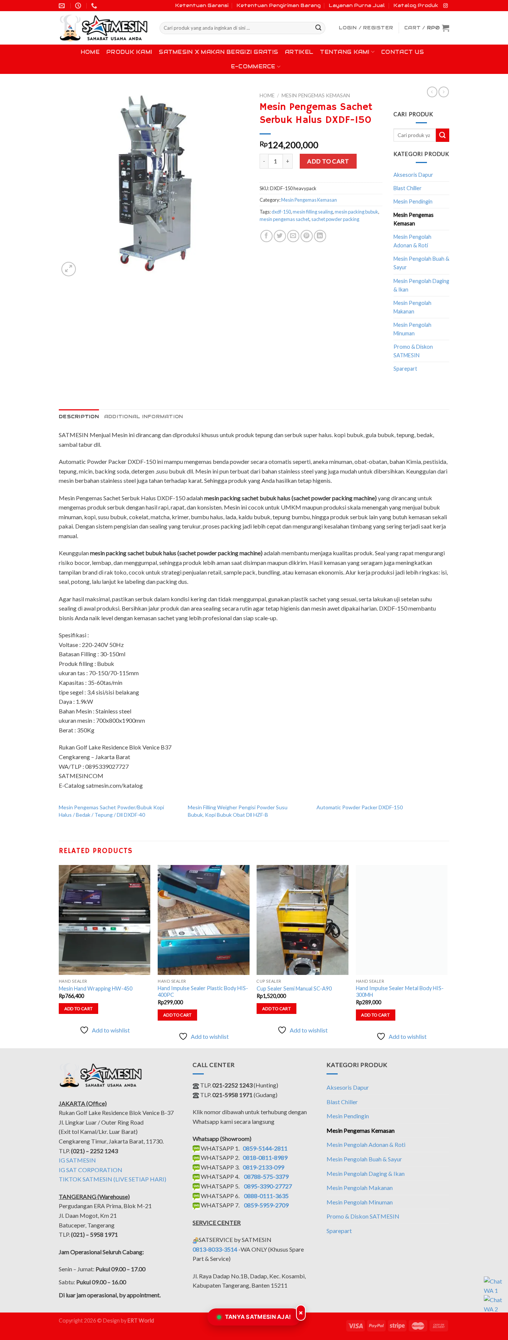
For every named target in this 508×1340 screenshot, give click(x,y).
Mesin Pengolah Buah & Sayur (421, 263)
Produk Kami (129, 52)
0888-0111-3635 (266, 1195)
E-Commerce (253, 66)
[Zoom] (68, 269)
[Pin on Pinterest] (306, 236)
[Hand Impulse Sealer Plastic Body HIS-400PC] (204, 920)
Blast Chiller (407, 188)
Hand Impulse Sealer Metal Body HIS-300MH (400, 991)
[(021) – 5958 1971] (95, 5)
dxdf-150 (281, 212)
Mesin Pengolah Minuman (412, 329)
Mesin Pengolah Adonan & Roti (412, 241)
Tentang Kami (344, 52)
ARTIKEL (299, 52)
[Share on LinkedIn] (320, 236)
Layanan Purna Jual (357, 5)
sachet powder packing (335, 219)
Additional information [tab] (143, 416)
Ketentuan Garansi (201, 5)
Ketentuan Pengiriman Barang (279, 5)
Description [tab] (79, 416)
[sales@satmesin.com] (63, 5)
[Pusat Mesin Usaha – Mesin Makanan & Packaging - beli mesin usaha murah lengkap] (103, 28)
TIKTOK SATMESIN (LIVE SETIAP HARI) (112, 1179)
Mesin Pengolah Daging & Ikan (421, 285)
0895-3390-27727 (268, 1186)
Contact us (402, 52)
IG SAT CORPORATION (90, 1169)
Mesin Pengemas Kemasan (316, 95)
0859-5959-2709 (266, 1205)
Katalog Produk (415, 5)
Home (90, 52)
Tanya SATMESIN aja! (258, 1316)
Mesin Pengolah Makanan (412, 307)
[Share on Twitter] (280, 236)
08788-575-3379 (266, 1176)
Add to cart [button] (78, 1008)
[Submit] (318, 28)
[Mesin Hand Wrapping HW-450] (105, 920)
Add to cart (328, 161)
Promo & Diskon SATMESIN (413, 351)
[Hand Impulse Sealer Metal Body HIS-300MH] (402, 920)
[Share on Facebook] (266, 236)
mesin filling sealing (313, 212)
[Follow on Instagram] (445, 6)
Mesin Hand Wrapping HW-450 (95, 988)
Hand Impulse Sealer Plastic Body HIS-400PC (203, 991)
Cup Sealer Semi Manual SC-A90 (294, 988)
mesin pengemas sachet (284, 219)
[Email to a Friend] (293, 236)
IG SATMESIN (77, 1160)
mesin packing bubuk (356, 212)
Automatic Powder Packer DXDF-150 (359, 807)
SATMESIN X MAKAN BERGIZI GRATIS (218, 52)
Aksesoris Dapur (413, 175)
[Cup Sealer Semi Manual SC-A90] (302, 920)
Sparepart (405, 368)
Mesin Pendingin (413, 201)
